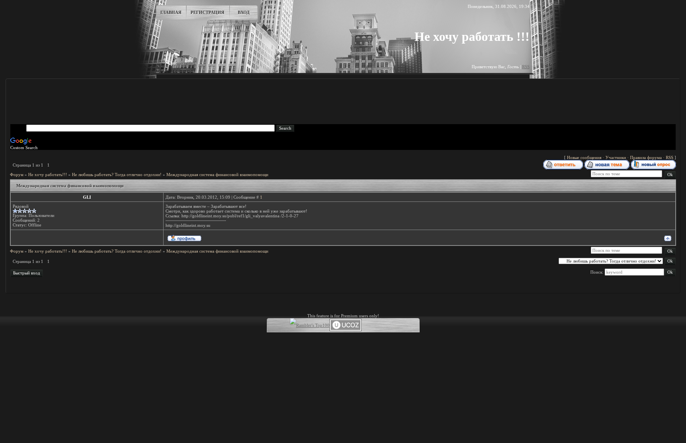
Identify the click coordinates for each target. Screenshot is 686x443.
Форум (16, 174)
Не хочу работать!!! (47, 174)
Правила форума (646, 157)
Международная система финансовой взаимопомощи (217, 174)
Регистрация (207, 12)
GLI (87, 197)
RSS (526, 66)
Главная (170, 12)
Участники (615, 157)
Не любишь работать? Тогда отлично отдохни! (117, 174)
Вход (244, 12)
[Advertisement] (343, 101)
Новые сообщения (584, 157)
